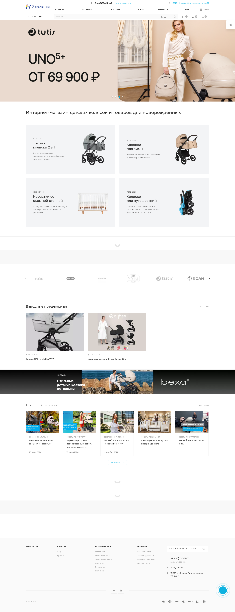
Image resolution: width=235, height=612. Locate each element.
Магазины (100, 552)
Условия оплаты (102, 555)
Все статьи (204, 406)
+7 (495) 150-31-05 (102, 3)
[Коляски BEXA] (117, 382)
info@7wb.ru (177, 567)
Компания (32, 546)
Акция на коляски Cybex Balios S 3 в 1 (108, 359)
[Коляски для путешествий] (186, 202)
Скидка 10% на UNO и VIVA (40, 359)
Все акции (204, 307)
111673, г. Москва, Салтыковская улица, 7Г (190, 3)
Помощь (142, 546)
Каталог (62, 546)
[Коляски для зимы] (186, 149)
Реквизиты (100, 567)
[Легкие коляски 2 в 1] (92, 149)
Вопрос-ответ (143, 563)
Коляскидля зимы (135, 147)
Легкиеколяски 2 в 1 (44, 145)
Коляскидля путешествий (142, 199)
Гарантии (99, 563)
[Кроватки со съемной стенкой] (92, 202)
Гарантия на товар (145, 559)
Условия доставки (103, 559)
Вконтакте (114, 590)
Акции (60, 552)
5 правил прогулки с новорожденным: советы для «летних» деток (79, 443)
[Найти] (175, 16)
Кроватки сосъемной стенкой (48, 199)
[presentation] (26, 278)
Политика (99, 571)
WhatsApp (121, 590)
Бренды (60, 555)
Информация (103, 546)
